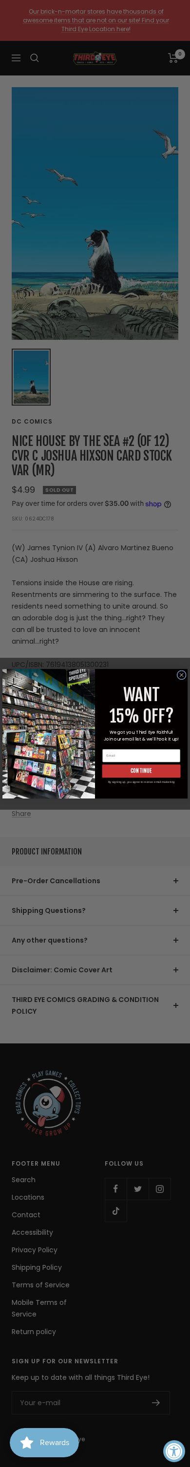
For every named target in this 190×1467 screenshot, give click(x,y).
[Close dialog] (181, 674)
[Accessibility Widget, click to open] (174, 1451)
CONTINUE (141, 771)
